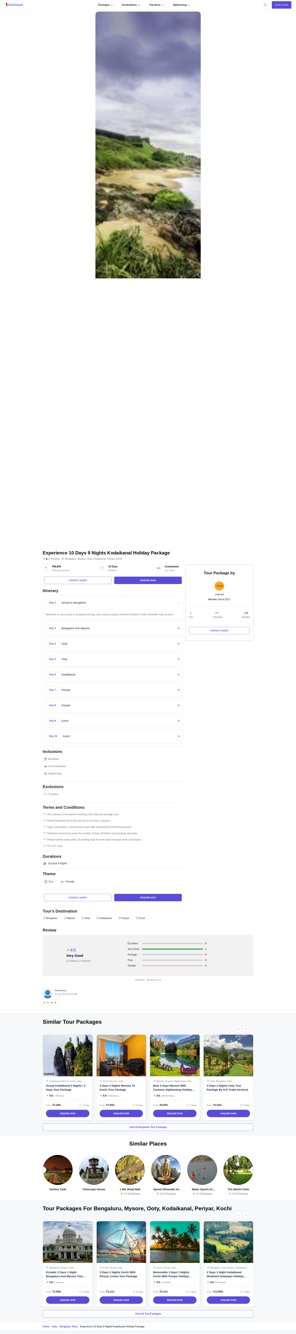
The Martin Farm (238, 1189)
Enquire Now (67, 1113)
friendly (70, 881)
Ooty (89, 559)
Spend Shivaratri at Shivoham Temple (166, 1189)
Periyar (111, 559)
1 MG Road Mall (130, 1189)
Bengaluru (70, 559)
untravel (219, 594)
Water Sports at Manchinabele (202, 1189)
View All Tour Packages (148, 1313)
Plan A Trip (281, 5)
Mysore (82, 559)
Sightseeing (180, 5)
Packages (104, 5)
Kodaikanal (99, 559)
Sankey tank (57, 1189)
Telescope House (93, 1189)
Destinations (129, 5)
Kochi (119, 559)
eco (51, 881)
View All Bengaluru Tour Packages (148, 1127)
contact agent (78, 580)
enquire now (148, 580)
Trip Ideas (154, 5)
